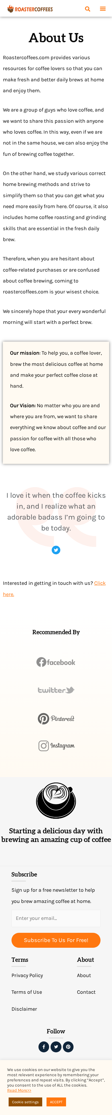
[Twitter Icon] (56, 1046)
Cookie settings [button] (25, 1102)
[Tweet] (56, 550)
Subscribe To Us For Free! (56, 940)
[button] (103, 8)
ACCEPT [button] (56, 1102)
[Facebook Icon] (43, 1046)
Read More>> (19, 1090)
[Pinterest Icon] (68, 1046)
